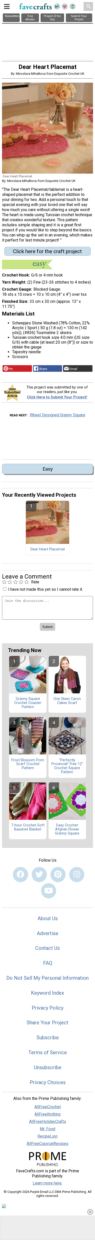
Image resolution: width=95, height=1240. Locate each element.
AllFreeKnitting (47, 1114)
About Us (47, 918)
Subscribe (47, 1037)
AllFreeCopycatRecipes (47, 1143)
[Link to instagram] (76, 874)
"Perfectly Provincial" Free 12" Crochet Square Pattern (67, 766)
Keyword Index (47, 993)
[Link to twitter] (39, 874)
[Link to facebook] (20, 874)
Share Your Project (47, 1023)
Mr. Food (47, 1128)
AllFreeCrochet (47, 1106)
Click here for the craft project (47, 251)
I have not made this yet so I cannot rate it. (45, 589)
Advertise (47, 933)
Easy (48, 469)
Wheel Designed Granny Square (57, 415)
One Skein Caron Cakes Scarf (67, 701)
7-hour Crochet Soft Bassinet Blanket (28, 827)
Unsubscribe (47, 1067)
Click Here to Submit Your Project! (57, 397)
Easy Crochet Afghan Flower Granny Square (67, 829)
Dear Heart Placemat (47, 549)
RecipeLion (47, 1136)
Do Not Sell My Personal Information (47, 978)
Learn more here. (47, 1183)
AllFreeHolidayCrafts (47, 1121)
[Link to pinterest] (58, 874)
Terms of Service (47, 1052)
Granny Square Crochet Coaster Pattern (27, 703)
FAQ (47, 963)
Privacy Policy (47, 1008)
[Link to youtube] (48, 890)
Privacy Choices (48, 1082)
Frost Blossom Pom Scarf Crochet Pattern (27, 764)
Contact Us (47, 948)
